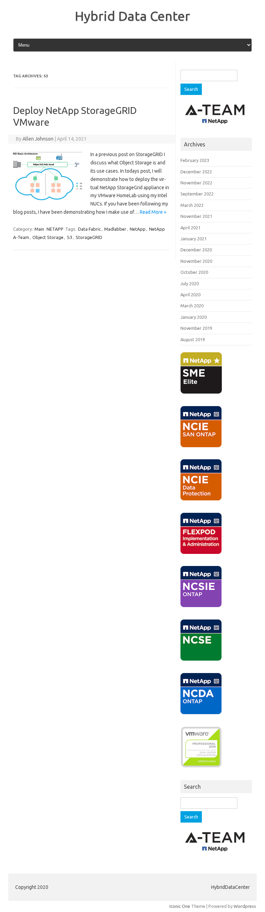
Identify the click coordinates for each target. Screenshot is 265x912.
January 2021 (193, 238)
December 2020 (196, 249)
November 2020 (196, 261)
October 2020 (194, 272)
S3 (69, 237)
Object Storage (47, 237)
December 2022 (196, 171)
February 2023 (194, 160)
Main (39, 229)
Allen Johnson (37, 139)
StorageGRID (89, 237)
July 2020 (189, 283)
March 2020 (192, 305)
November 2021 (196, 216)
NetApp (138, 229)
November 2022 (196, 182)
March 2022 (192, 205)
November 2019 (196, 328)
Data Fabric (89, 229)
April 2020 (190, 294)
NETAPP (55, 229)
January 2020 (193, 317)
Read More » (153, 212)
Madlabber (115, 229)
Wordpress (245, 906)
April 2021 (190, 227)
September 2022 (197, 193)
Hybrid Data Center (132, 16)
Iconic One (179, 906)
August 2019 (192, 339)
